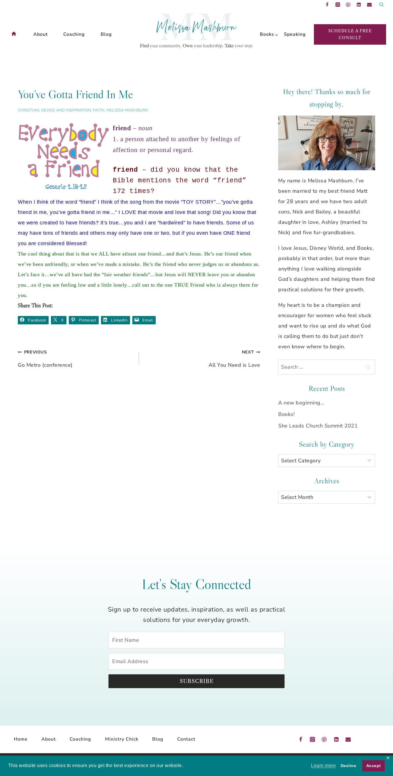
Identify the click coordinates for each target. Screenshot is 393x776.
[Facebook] (327, 4)
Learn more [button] (323, 765)
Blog (106, 34)
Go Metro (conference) (45, 358)
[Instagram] (337, 4)
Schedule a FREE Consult (350, 34)
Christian (28, 110)
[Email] (369, 4)
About (40, 34)
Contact (186, 739)
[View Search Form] (381, 4)
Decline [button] (348, 765)
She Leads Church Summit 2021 (318, 425)
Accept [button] (373, 765)
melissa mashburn (127, 110)
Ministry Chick (121, 739)
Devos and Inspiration (66, 110)
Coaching (74, 34)
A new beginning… (301, 402)
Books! (286, 414)
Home (21, 739)
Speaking (293, 34)
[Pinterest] (348, 4)
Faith (98, 110)
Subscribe (196, 681)
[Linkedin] (358, 4)
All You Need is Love (234, 358)
